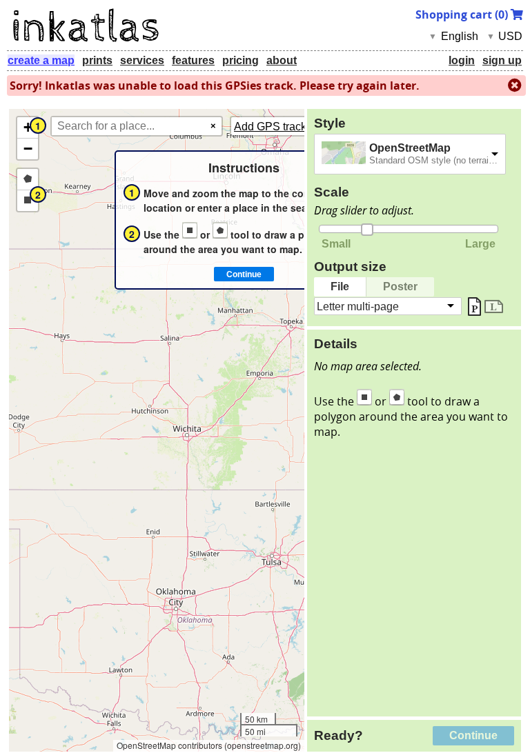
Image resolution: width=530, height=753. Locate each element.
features (193, 60)
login (462, 60)
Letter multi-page (358, 306)
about (281, 60)
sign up (502, 60)
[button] (27, 128)
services (142, 60)
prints (97, 60)
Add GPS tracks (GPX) (289, 126)
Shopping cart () (463, 14)
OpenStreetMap (410, 148)
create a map (41, 60)
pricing (240, 60)
